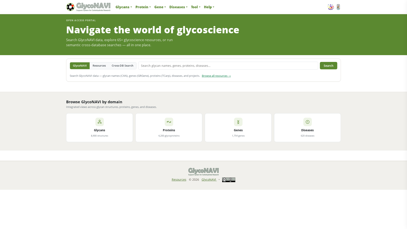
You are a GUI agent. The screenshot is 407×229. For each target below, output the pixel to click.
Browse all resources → (216, 76)
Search (328, 66)
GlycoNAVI (80, 65)
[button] (124, 7)
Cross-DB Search (122, 65)
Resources (99, 65)
